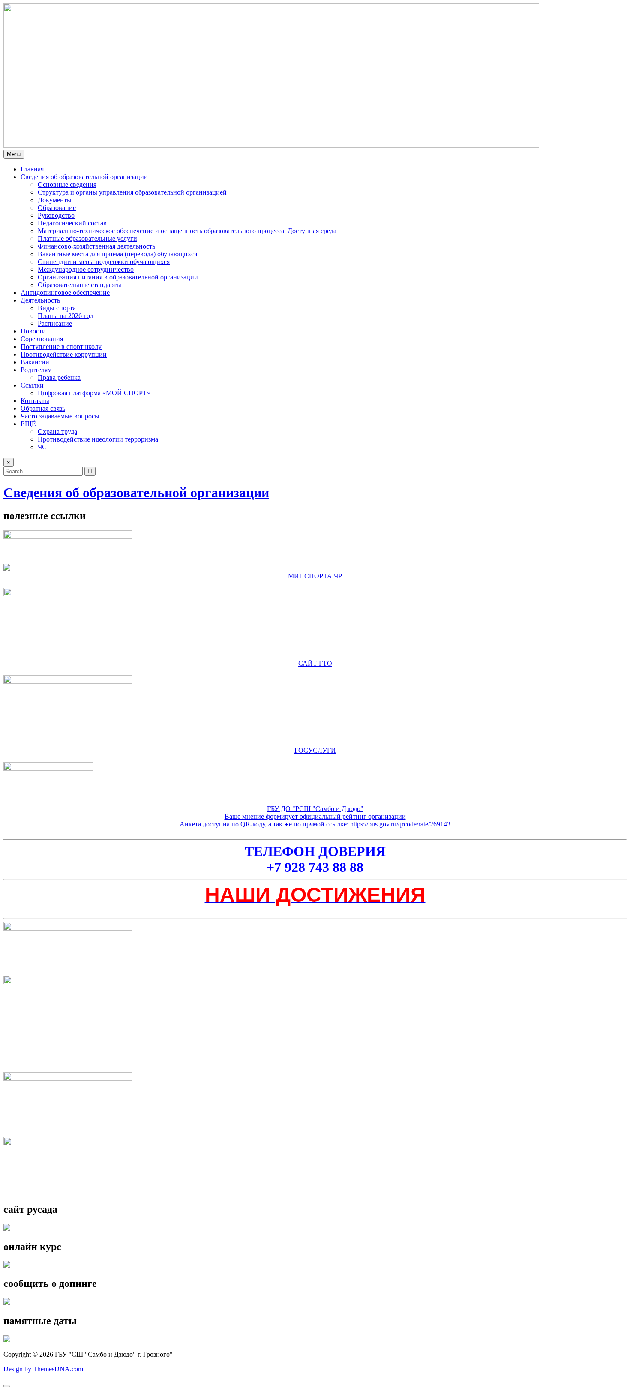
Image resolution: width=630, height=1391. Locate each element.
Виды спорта (57, 308)
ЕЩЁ (28, 423)
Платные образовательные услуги (87, 238)
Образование (57, 207)
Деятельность (40, 300)
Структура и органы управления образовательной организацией (132, 192)
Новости (33, 331)
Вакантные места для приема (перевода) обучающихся (117, 254)
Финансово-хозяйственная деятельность (96, 246)
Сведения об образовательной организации (84, 176)
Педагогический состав (72, 223)
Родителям (36, 369)
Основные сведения (67, 184)
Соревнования (42, 338)
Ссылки (32, 385)
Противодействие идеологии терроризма (98, 439)
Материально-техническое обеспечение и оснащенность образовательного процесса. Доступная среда (187, 230)
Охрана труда (57, 431)
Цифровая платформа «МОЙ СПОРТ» (94, 393)
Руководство (56, 215)
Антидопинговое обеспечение (65, 292)
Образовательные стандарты (79, 284)
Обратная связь (43, 408)
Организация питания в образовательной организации (118, 277)
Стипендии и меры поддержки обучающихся (104, 261)
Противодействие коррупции (64, 354)
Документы (55, 200)
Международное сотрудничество (86, 269)
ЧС (42, 447)
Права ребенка (59, 377)
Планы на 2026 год (65, 315)
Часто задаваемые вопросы (60, 416)
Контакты (35, 400)
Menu (14, 154)
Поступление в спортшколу (61, 346)
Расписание (55, 323)
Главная (32, 169)
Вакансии (35, 362)
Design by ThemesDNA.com (43, 1369)
